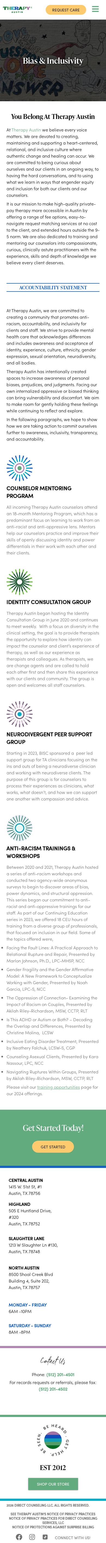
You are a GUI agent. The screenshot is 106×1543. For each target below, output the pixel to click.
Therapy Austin (26, 130)
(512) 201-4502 (53, 1389)
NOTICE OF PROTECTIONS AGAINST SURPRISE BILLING (53, 1526)
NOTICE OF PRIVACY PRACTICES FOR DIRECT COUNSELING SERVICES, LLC (53, 1520)
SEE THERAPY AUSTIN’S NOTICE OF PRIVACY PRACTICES (53, 1513)
